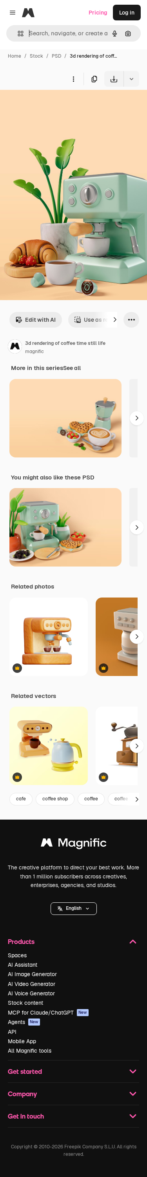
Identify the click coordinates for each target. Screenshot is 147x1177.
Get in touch (26, 1116)
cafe (21, 799)
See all (72, 368)
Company (22, 1094)
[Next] (115, 320)
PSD (56, 56)
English (74, 908)
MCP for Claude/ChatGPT (47, 1012)
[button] (74, 908)
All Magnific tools (29, 1050)
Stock (36, 56)
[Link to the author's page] (15, 347)
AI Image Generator (32, 974)
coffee (91, 799)
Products (21, 941)
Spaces (17, 955)
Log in (126, 12)
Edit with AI (40, 319)
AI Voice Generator (31, 993)
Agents (23, 1022)
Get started (25, 1071)
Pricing (98, 12)
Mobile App (22, 1041)
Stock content (25, 1002)
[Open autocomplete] (17, 33)
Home (14, 56)
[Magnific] (74, 844)
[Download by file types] (131, 79)
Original (50, 105)
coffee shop (55, 799)
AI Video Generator (31, 984)
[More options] (73, 79)
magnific (34, 351)
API (12, 1031)
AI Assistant (22, 964)
